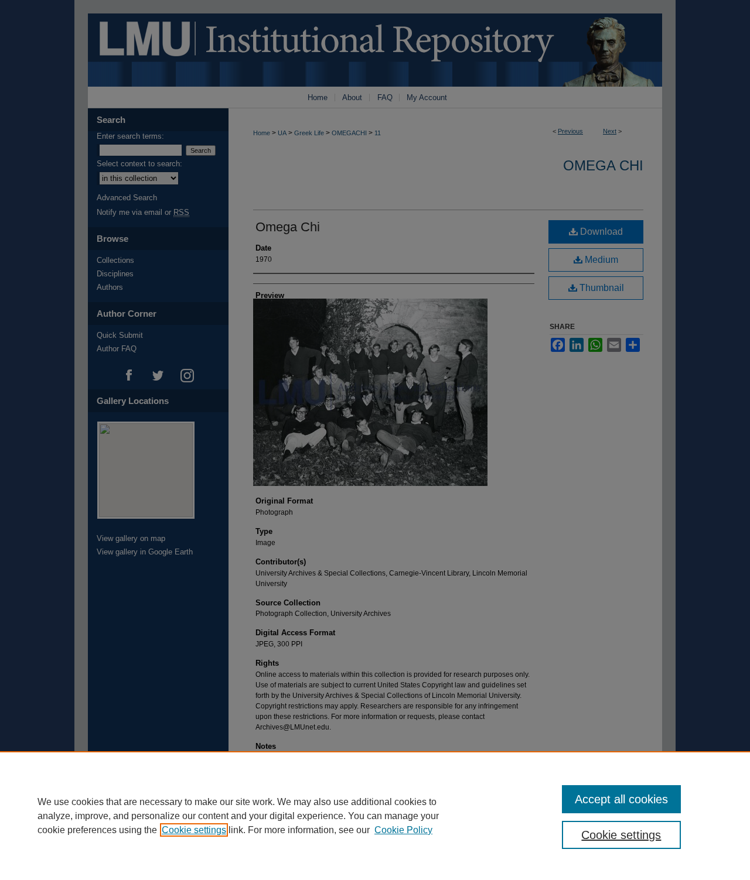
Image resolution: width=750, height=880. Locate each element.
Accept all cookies (621, 799)
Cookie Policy (403, 830)
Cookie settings (194, 830)
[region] (375, 815)
